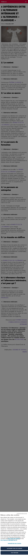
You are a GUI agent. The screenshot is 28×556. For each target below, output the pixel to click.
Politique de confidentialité (9, 540)
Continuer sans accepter (22, 513)
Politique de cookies (14, 538)
